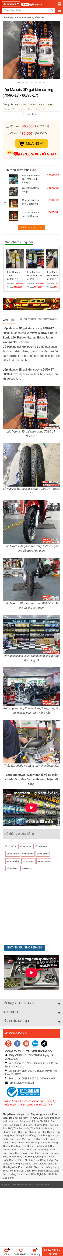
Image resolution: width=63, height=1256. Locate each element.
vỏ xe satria (44, 861)
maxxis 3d (27, 868)
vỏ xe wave (25, 846)
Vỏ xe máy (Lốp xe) (34, 17)
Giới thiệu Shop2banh (39, 319)
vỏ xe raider (28, 861)
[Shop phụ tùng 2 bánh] (17, 1043)
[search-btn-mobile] (52, 10)
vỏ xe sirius (43, 854)
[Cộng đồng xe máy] (8, 1043)
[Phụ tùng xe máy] (31, 4)
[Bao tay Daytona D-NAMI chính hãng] (14, 179)
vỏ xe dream (40, 846)
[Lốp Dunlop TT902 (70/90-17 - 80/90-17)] (15, 258)
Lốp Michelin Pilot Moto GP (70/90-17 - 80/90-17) (35, 276)
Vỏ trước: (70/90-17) (29, 126)
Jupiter (50, 104)
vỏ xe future (13, 854)
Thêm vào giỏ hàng (31, 227)
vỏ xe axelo (12, 868)
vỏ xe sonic (28, 854)
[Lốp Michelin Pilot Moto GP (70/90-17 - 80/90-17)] (35, 258)
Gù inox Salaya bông (30, 189)
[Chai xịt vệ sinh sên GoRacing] (14, 216)
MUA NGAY (35, 143)
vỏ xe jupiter (13, 861)
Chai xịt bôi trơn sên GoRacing (31, 202)
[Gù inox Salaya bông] (14, 191)
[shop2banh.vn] (26, 1043)
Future (21, 109)
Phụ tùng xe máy (12, 17)
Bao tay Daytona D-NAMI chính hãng (31, 179)
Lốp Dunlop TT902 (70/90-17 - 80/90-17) (13, 276)
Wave (23, 104)
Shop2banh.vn (24, 1184)
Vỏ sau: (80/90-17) (28, 133)
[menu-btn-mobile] (59, 10)
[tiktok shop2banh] (44, 1043)
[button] (19, 82)
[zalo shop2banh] (35, 1043)
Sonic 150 (40, 109)
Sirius (41, 104)
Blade (29, 109)
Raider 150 (9, 109)
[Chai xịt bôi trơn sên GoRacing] (14, 203)
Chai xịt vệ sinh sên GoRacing (30, 214)
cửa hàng (10, 3)
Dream (32, 104)
